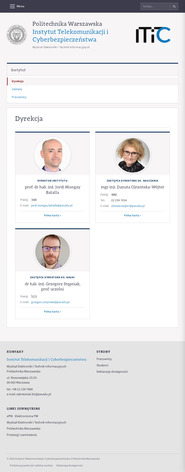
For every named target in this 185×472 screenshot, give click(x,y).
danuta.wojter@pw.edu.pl (128, 206)
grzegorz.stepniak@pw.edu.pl (50, 302)
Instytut (18, 70)
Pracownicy (19, 97)
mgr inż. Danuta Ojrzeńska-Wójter (132, 187)
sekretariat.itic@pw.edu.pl (33, 394)
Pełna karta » (52, 215)
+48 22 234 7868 (22, 389)
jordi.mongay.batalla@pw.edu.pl (51, 205)
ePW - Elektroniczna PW (22, 416)
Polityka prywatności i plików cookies (31, 465)
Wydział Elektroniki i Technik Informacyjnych (36, 422)
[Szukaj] (174, 6)
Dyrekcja (17, 81)
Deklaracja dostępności (112, 371)
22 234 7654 (119, 200)
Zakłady (17, 89)
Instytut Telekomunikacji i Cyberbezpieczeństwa (70, 35)
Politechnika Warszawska (67, 23)
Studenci (102, 365)
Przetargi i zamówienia (22, 435)
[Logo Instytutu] (153, 35)
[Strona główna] (17, 35)
